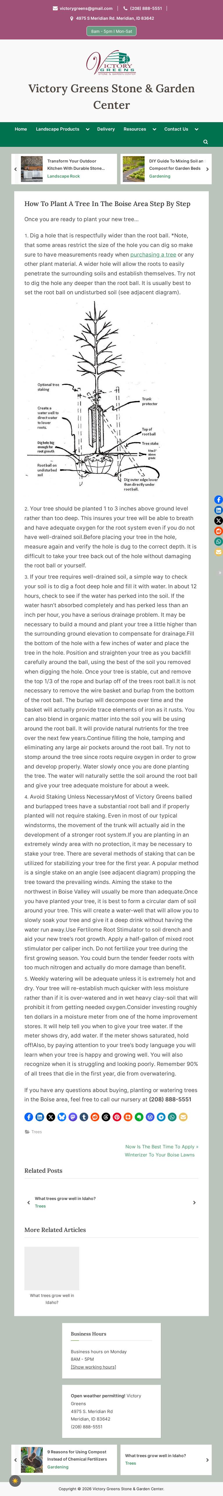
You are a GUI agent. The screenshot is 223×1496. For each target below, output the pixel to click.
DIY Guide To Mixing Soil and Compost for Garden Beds (177, 164)
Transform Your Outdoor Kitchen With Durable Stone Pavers (74, 165)
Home (21, 129)
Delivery (106, 129)
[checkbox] (15, 1481)
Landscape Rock (63, 176)
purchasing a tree (153, 254)
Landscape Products (57, 129)
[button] (28, 1117)
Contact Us (176, 129)
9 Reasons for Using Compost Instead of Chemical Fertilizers (77, 1455)
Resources (135, 129)
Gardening (159, 176)
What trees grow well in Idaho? (110, 1198)
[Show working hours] (93, 1367)
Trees (36, 1131)
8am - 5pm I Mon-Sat (111, 31)
